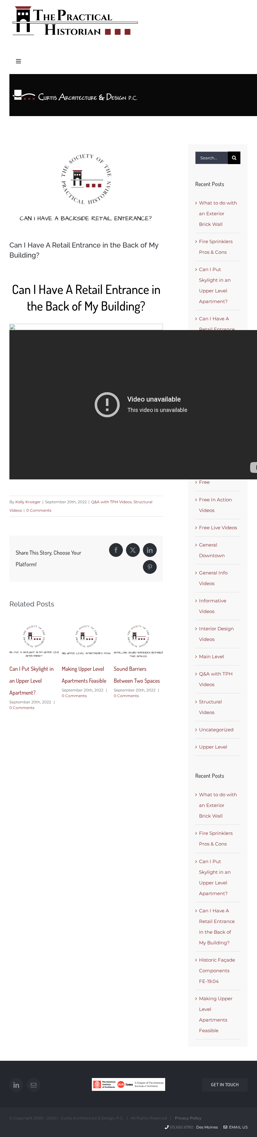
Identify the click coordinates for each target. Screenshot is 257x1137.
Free (204, 482)
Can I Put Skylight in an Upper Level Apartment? (31, 680)
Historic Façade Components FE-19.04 (217, 970)
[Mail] (33, 1085)
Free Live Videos (218, 528)
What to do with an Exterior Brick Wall (218, 213)
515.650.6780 (181, 1127)
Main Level (211, 656)
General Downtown (212, 550)
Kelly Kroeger (28, 501)
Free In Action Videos (215, 505)
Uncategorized (216, 730)
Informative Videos (212, 606)
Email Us (237, 1127)
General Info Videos (213, 578)
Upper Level (213, 747)
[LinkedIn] (16, 1085)
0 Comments (38, 510)
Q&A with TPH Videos (111, 501)
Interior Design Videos (216, 634)
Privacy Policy (188, 1118)
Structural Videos (210, 707)
